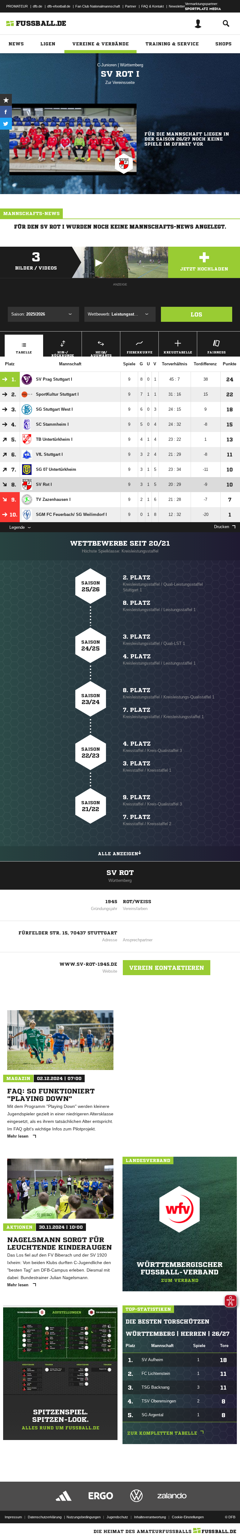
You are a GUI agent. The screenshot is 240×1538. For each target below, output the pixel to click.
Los (196, 314)
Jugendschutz (117, 1517)
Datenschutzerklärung (45, 1517)
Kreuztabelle (177, 352)
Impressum (13, 1517)
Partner (130, 6)
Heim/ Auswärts (101, 354)
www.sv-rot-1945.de (88, 964)
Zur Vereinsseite (120, 82)
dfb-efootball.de (58, 6)
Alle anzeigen (118, 853)
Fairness (216, 352)
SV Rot (120, 872)
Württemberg (131, 65)
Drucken (221, 526)
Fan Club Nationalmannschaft (97, 6)
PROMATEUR (17, 6)
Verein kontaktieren (166, 967)
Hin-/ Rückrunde (62, 354)
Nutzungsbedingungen (84, 1517)
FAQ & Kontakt (152, 6)
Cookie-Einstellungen (188, 1517)
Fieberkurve (139, 352)
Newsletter (177, 6)
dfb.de (37, 6)
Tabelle (24, 352)
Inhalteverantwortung (150, 1517)
